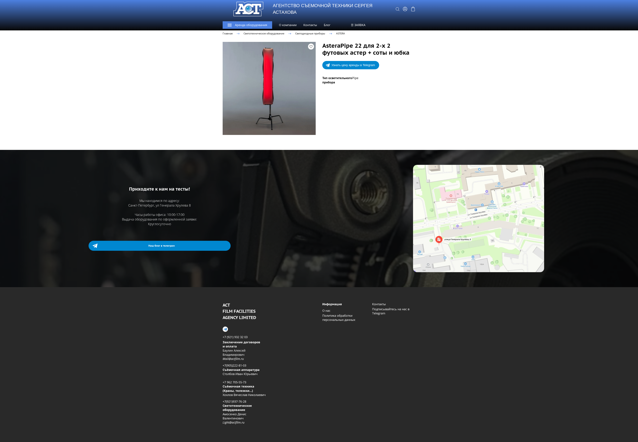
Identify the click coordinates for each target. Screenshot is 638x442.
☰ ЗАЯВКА (358, 25)
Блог (327, 25)
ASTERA (340, 33)
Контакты (310, 25)
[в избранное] (311, 47)
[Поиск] (397, 9)
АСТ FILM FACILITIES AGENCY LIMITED (239, 311)
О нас (326, 311)
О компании (288, 25)
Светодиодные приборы (310, 33)
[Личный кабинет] (405, 9)
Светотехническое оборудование (264, 33)
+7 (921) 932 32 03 (235, 337)
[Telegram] (225, 329)
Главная (228, 33)
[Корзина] (413, 9)
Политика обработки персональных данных (338, 318)
